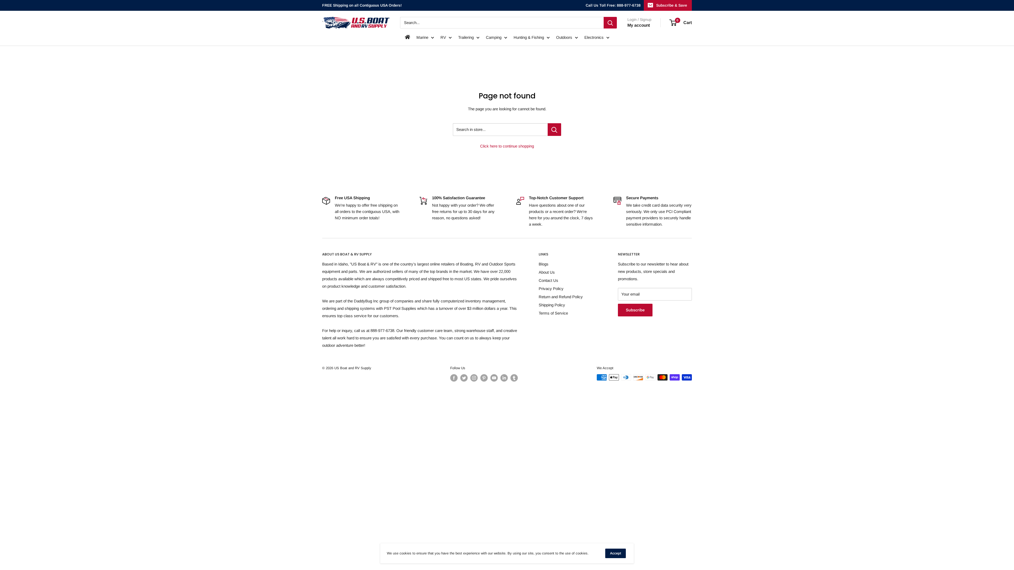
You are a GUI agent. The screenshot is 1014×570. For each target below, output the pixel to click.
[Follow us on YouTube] (494, 378)
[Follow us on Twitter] (464, 378)
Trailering (466, 37)
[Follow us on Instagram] (474, 378)
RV (443, 37)
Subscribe (635, 310)
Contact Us (548, 280)
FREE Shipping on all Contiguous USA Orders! (362, 5)
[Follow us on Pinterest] (484, 378)
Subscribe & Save (671, 5)
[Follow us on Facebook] (454, 378)
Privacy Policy (551, 288)
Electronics (594, 37)
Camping (493, 37)
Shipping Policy (552, 305)
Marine (422, 37)
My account (638, 25)
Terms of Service (553, 313)
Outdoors (564, 37)
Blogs (543, 264)
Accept (615, 553)
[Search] (610, 22)
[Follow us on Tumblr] (514, 378)
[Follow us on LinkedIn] (504, 378)
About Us (547, 272)
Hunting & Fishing (529, 37)
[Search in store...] (554, 129)
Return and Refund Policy (561, 296)
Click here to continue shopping (507, 146)
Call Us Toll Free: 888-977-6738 (613, 5)
